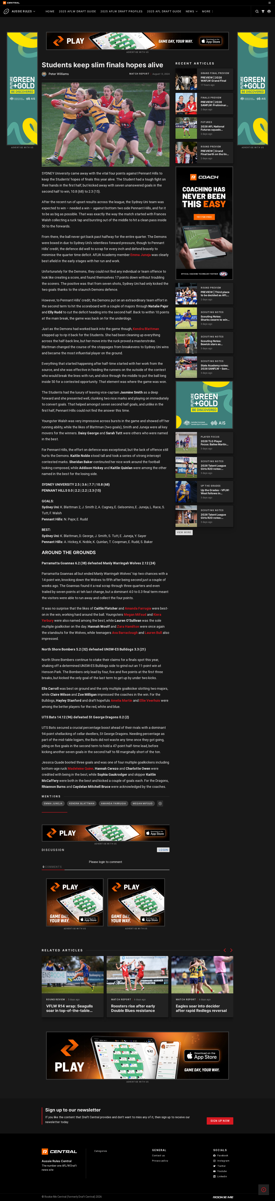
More (206, 11)
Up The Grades (211, 486)
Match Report (139, 74)
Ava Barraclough (125, 633)
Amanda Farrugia (138, 608)
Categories (100, 1151)
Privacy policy (160, 1161)
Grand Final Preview (215, 73)
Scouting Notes (212, 312)
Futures (206, 122)
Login (163, 849)
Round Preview (211, 147)
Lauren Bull (153, 633)
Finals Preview (211, 98)
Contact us (158, 1155)
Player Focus (210, 437)
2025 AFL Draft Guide (164, 11)
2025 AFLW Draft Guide (77, 11)
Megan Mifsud (135, 614)
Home (50, 11)
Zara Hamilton (128, 626)
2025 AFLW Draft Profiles (121, 11)
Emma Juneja (140, 255)
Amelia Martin (121, 700)
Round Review (55, 999)
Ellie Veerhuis (149, 700)
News (190, 11)
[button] (224, 950)
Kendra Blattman (146, 329)
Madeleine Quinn (80, 768)
